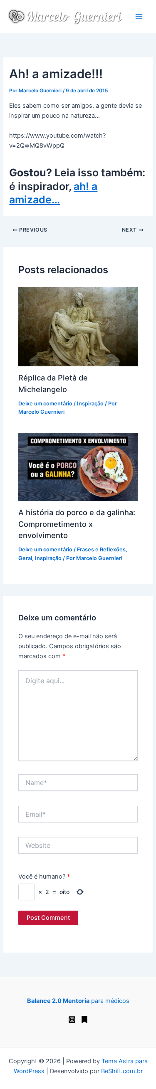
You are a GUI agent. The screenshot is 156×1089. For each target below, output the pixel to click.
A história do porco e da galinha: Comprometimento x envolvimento (76, 524)
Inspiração (90, 403)
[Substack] (84, 1019)
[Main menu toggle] (139, 16)
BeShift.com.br (122, 1071)
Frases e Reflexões (101, 549)
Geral (25, 558)
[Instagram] (72, 1019)
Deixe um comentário (45, 403)
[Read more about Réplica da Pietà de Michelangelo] (77, 326)
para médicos (78, 1001)
